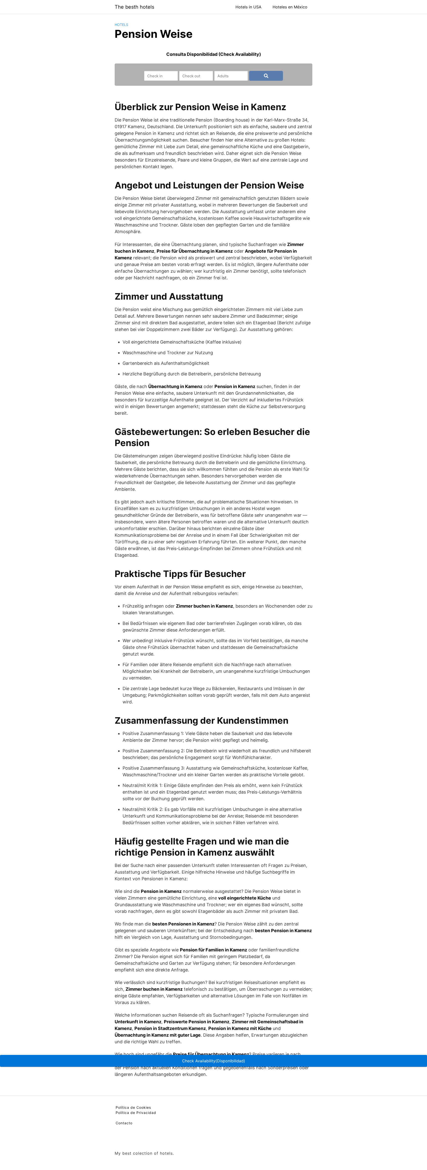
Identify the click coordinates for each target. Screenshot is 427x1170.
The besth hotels (134, 6)
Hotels (121, 24)
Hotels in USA (248, 6)
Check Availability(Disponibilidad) (213, 1060)
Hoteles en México (290, 6)
